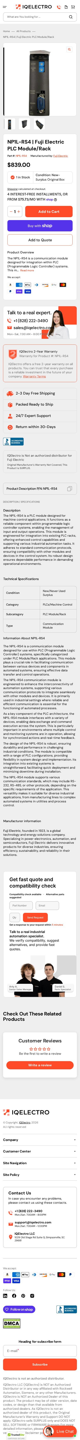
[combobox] (40, 17)
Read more (27, 270)
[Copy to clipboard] (69, 488)
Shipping (12, 189)
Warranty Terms (34, 376)
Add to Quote (40, 240)
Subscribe (40, 1364)
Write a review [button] (40, 1065)
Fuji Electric (60, 156)
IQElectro (24, 1122)
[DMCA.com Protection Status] (11, 1327)
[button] (4, 7)
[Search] (71, 16)
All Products (23, 31)
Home (6, 31)
